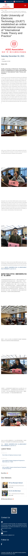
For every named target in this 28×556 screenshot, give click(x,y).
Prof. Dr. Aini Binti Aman (15, 490)
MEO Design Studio (11, 553)
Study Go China (9, 1)
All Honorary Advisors (6, 499)
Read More (4, 473)
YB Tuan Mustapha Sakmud (16, 482)
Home (2, 10)
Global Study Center (19, 1)
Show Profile (11, 487)
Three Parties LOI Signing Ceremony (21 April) (11, 455)
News (6, 10)
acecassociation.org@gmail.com (7, 535)
